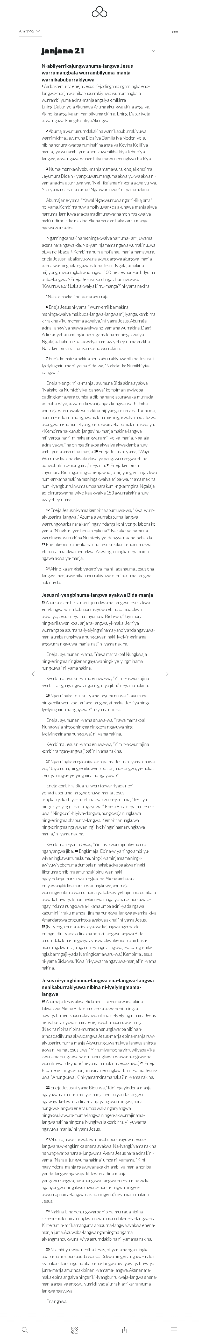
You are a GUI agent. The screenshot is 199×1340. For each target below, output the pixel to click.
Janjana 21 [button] (63, 51)
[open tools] (175, 32)
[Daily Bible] (74, 1329)
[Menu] (174, 1329)
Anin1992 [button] (26, 31)
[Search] (25, 1329)
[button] (38, 31)
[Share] (124, 1329)
